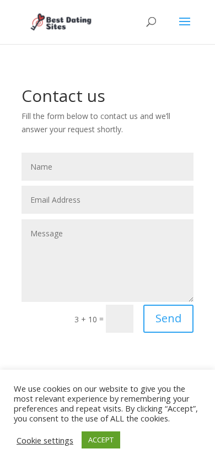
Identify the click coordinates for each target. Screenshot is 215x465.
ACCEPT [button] (101, 440)
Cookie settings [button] (45, 440)
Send (168, 318)
